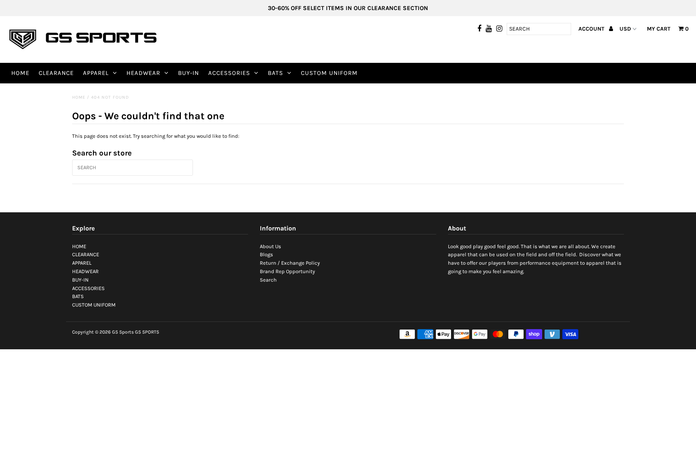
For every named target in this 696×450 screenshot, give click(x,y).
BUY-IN (188, 73)
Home (78, 97)
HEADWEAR (143, 73)
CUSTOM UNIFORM (329, 73)
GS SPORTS (147, 332)
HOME (20, 73)
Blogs (266, 254)
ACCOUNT (592, 28)
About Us (270, 246)
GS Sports (123, 332)
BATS (275, 73)
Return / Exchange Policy (290, 263)
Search (268, 280)
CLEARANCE (56, 73)
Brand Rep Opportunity (287, 271)
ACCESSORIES (229, 73)
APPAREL (96, 73)
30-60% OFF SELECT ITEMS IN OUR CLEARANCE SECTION (348, 8)
